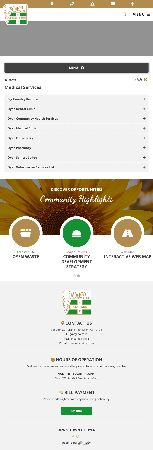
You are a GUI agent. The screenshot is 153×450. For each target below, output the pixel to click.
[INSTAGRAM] (78, 436)
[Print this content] (146, 79)
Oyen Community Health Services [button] (32, 119)
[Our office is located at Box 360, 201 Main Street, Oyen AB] (52, 4)
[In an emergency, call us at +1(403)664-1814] (92, 4)
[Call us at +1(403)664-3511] (72, 4)
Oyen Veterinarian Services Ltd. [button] (31, 167)
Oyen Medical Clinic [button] (22, 128)
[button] (74, 275)
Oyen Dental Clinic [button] (21, 109)
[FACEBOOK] (74, 436)
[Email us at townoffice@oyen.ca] (113, 4)
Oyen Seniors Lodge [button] (22, 157)
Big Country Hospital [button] (23, 99)
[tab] (76, 99)
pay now (76, 411)
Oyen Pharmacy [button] (19, 148)
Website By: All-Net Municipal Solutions (76, 443)
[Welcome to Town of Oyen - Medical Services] (15, 14)
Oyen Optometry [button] (20, 138)
